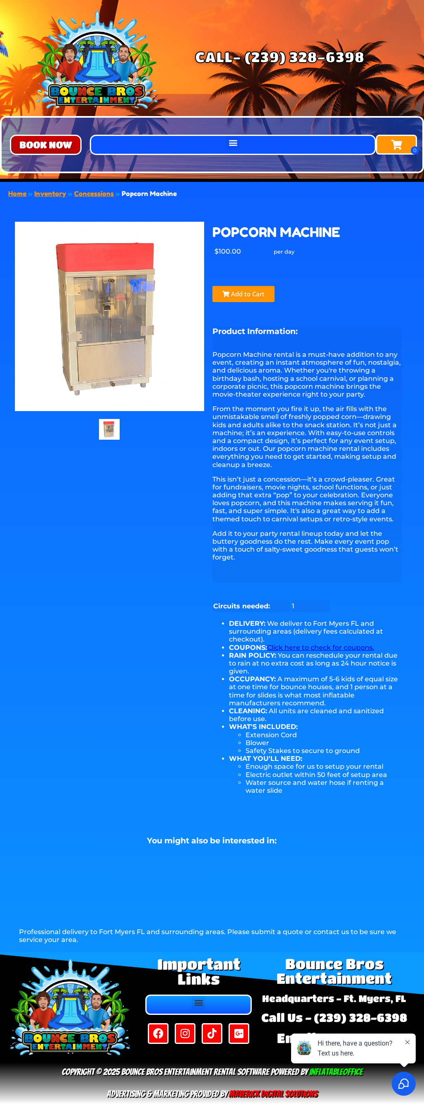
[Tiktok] (212, 1033)
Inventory (50, 193)
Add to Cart (247, 294)
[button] (46, 145)
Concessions (94, 193)
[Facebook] (158, 1033)
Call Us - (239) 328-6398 (334, 1017)
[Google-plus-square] (239, 1033)
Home (17, 193)
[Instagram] (185, 1033)
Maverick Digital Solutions (273, 1094)
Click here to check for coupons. (320, 647)
